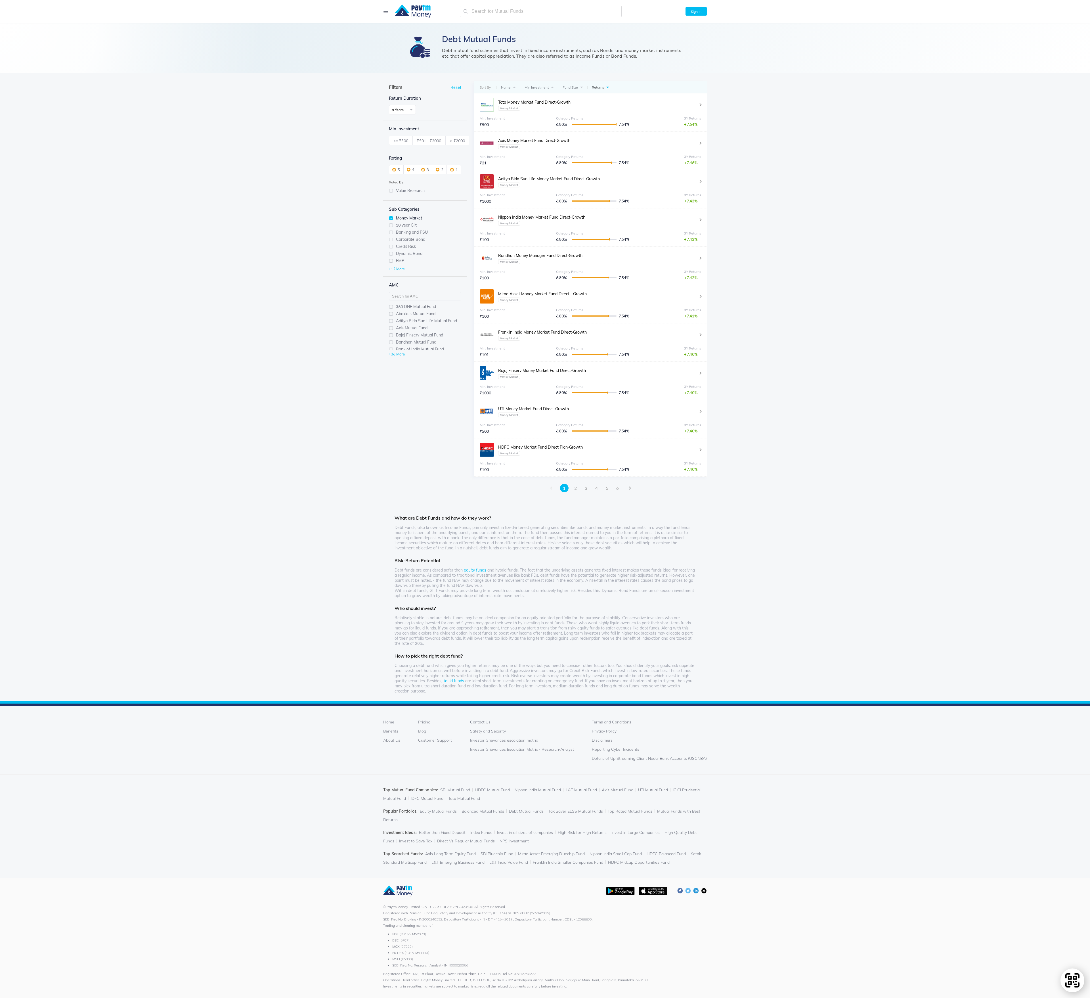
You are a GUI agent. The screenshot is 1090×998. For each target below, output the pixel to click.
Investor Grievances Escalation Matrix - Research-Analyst (522, 749)
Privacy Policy (604, 731)
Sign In (696, 11)
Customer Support (435, 740)
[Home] (410, 11)
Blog (422, 731)
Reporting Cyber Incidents (615, 749)
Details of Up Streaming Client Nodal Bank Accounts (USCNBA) (649, 758)
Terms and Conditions (611, 722)
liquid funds (453, 680)
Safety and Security (488, 731)
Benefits (390, 731)
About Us (391, 740)
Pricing (424, 722)
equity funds (475, 570)
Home (388, 722)
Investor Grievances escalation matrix (504, 740)
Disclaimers (602, 740)
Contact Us (480, 722)
